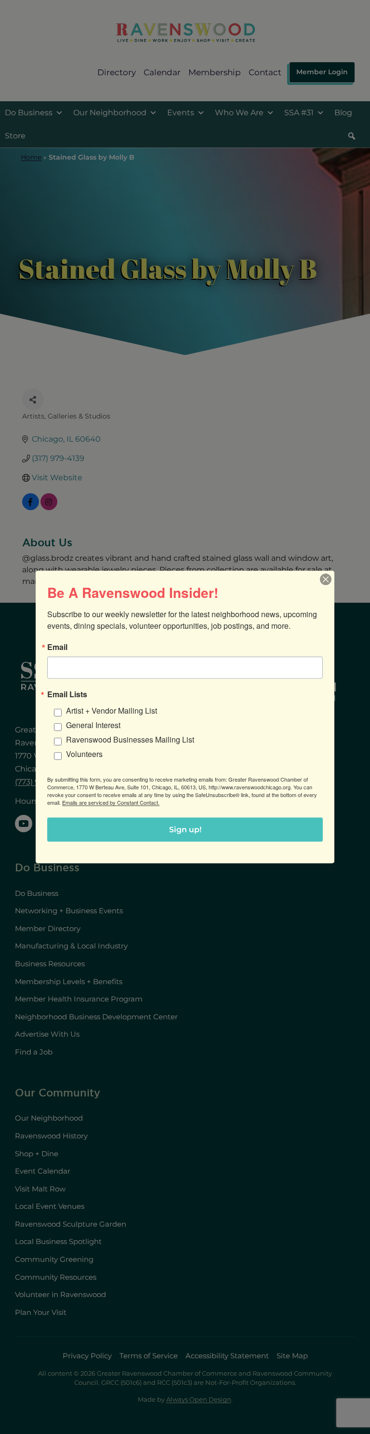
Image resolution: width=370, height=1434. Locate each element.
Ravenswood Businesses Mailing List (130, 739)
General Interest (93, 725)
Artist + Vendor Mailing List (111, 710)
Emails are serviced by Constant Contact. (110, 802)
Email (57, 647)
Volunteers (84, 753)
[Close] (325, 579)
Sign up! (185, 829)
